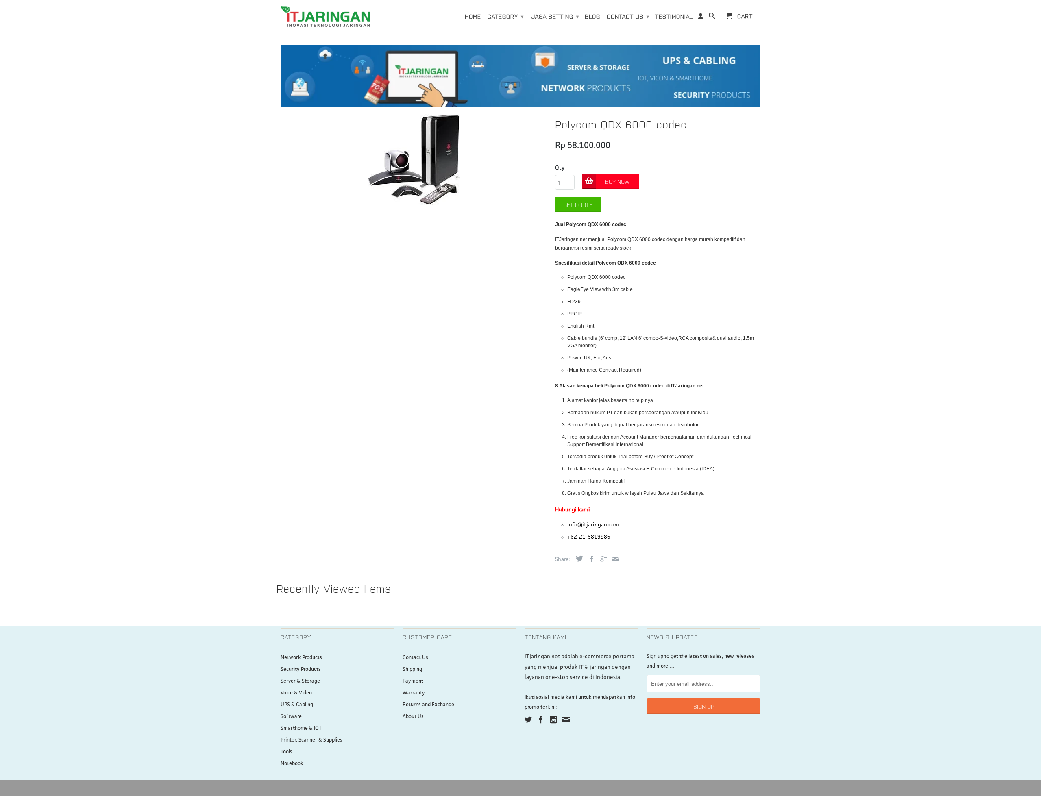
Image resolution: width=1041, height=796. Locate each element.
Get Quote (577, 204)
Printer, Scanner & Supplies (311, 740)
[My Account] (700, 17)
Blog (592, 16)
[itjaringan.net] (325, 16)
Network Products (301, 657)
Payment (413, 681)
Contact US (628, 16)
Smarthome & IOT (301, 728)
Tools (286, 752)
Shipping (412, 669)
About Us (413, 716)
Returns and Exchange (428, 704)
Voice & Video (296, 693)
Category (506, 16)
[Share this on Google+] (601, 559)
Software (291, 716)
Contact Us (415, 657)
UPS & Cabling (297, 704)
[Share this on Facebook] (589, 559)
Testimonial (674, 16)
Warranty (414, 693)
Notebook (292, 763)
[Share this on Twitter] (577, 558)
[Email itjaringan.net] (566, 719)
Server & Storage (300, 681)
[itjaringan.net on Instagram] (553, 719)
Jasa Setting (555, 16)
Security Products (301, 669)
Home (473, 16)
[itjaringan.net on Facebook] (540, 719)
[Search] (712, 17)
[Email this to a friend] (613, 559)
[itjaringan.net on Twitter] (528, 719)
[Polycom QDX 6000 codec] (414, 160)
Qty (559, 168)
